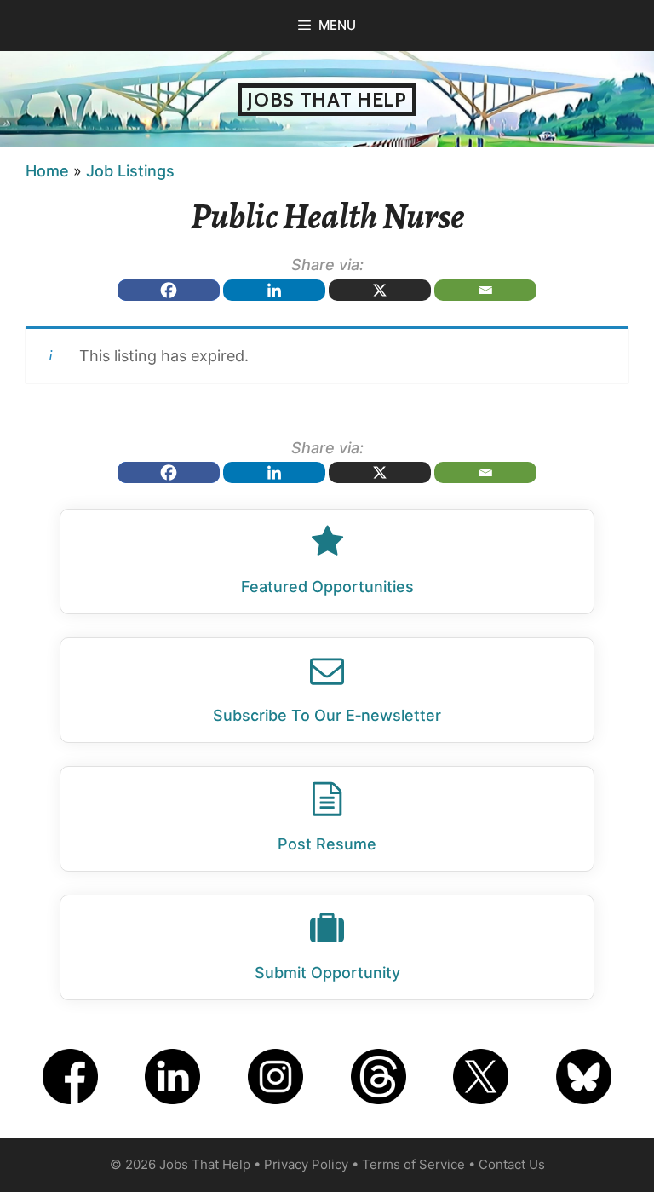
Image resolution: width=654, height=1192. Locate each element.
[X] (380, 290)
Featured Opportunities (327, 587)
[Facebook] (169, 290)
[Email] (485, 290)
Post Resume (327, 844)
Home (47, 171)
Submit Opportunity (327, 973)
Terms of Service (413, 1164)
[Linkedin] (274, 290)
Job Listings (130, 171)
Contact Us (512, 1164)
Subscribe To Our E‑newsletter (327, 715)
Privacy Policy (306, 1164)
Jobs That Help (327, 100)
